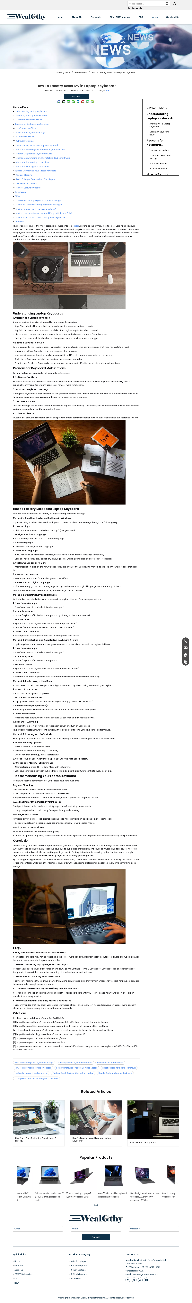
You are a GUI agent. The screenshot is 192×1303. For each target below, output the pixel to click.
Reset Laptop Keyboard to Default (119, 1067)
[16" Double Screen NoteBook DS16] (64, 1176)
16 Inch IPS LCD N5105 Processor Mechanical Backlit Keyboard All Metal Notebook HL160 (96, 1197)
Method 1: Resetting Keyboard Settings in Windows (40, 149)
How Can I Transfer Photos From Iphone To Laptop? (36, 1139)
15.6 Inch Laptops (79, 1265)
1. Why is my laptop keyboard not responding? (38, 200)
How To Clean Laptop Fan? (143, 1142)
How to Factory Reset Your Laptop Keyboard (36, 145)
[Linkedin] (134, 1280)
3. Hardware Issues (25, 136)
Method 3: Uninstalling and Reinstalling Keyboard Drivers (43, 158)
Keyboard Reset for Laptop (110, 1062)
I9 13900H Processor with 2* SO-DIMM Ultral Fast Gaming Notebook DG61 (126, 1197)
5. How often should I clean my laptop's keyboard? (40, 217)
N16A (19, 1193)
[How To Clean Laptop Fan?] (153, 1119)
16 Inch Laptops (78, 1270)
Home (17, 1261)
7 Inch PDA (76, 1278)
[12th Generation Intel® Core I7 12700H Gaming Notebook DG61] (159, 1176)
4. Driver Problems (25, 141)
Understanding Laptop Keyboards (31, 111)
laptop (76, 225)
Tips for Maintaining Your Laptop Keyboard (35, 170)
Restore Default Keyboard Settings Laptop (76, 1067)
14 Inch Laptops (78, 1261)
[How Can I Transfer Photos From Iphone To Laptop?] (39, 1117)
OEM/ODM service (23, 1274)
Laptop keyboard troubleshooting (31, 1073)
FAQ (16, 1278)
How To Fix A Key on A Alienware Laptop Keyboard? (92, 1139)
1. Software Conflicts (26, 128)
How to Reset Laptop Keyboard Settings (34, 1062)
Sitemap (130, 1297)
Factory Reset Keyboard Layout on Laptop (73, 1073)
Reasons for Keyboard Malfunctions (32, 124)
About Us (18, 1270)
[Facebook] (128, 1280)
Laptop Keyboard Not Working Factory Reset (36, 1078)
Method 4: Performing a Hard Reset (33, 162)
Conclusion (20, 192)
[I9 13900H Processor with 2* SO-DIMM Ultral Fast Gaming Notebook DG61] (128, 1176)
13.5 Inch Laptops (79, 1274)
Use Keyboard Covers (26, 183)
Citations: (19, 221)
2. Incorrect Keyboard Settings (30, 132)
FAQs (17, 196)
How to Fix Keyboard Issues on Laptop (33, 1067)
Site (107, 90)
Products (18, 1265)
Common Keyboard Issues (29, 119)
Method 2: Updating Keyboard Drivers (34, 153)
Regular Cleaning (24, 175)
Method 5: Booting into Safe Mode (32, 166)
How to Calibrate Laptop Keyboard (115, 1073)
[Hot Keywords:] (167, 3)
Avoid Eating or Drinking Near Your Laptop (36, 179)
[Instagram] (146, 1280)
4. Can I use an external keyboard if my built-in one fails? (44, 213)
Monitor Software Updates (28, 187)
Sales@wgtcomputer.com (145, 1274)
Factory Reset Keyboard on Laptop (75, 1062)
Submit (96, 1237)
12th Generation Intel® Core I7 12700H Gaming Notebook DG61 (158, 1197)
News (17, 1282)
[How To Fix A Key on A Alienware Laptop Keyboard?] (96, 1117)
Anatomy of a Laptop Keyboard (31, 115)
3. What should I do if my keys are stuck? (36, 209)
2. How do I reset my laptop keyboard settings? (39, 204)
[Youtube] (140, 1280)
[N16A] (32, 1176)
